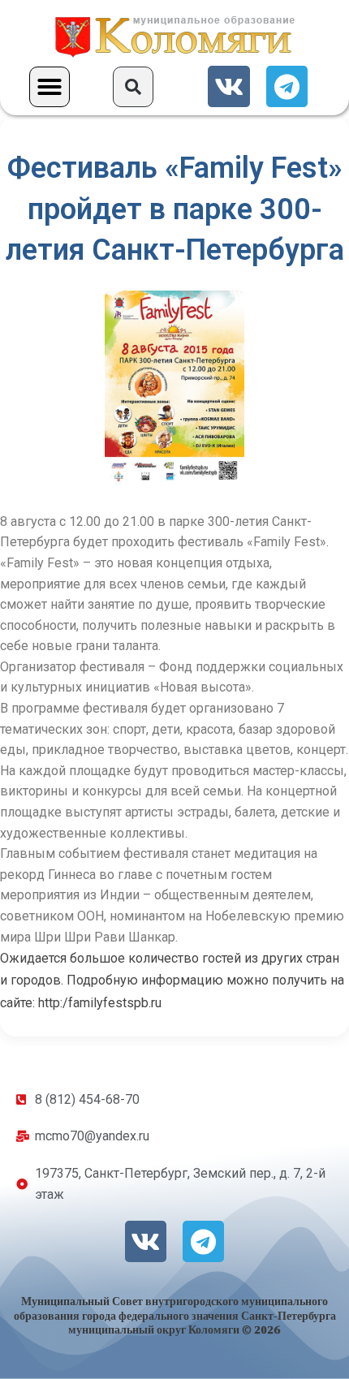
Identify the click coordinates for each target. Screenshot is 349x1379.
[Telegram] (287, 86)
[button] (49, 87)
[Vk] (228, 86)
